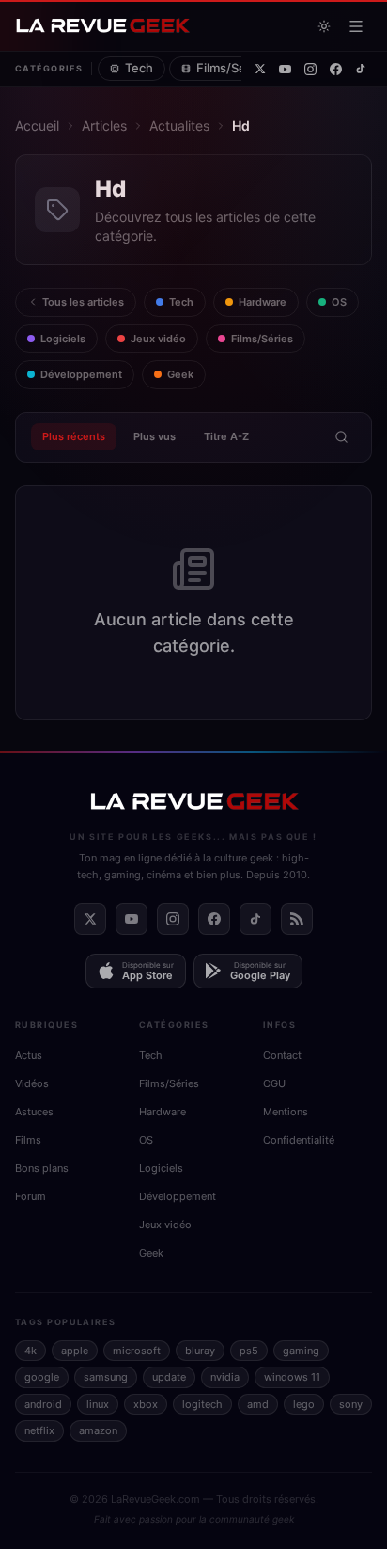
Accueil (37, 126)
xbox (145, 1404)
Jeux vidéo (158, 338)
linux (97, 1404)
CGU (274, 1083)
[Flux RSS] (297, 919)
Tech (139, 67)
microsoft (137, 1350)
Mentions (285, 1111)
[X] (260, 68)
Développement (81, 374)
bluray (200, 1350)
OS (339, 301)
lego (304, 1404)
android (43, 1404)
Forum (30, 1196)
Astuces (34, 1111)
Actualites (179, 126)
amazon (98, 1430)
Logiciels (62, 338)
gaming (301, 1350)
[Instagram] (310, 69)
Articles (104, 126)
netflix (39, 1430)
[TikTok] (360, 68)
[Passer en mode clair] (324, 26)
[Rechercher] (341, 437)
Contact (282, 1055)
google (41, 1376)
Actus (28, 1055)
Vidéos (32, 1083)
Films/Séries (232, 67)
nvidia (225, 1376)
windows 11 (292, 1376)
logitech (202, 1404)
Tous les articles (83, 301)
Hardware (262, 301)
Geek (180, 374)
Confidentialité (298, 1139)
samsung (106, 1376)
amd (258, 1404)
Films (28, 1139)
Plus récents (73, 436)
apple (74, 1350)
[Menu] (356, 26)
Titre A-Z (226, 436)
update (169, 1376)
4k (30, 1350)
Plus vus (154, 436)
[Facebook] (336, 69)
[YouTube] (285, 69)
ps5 (249, 1350)
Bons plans (42, 1168)
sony (351, 1404)
